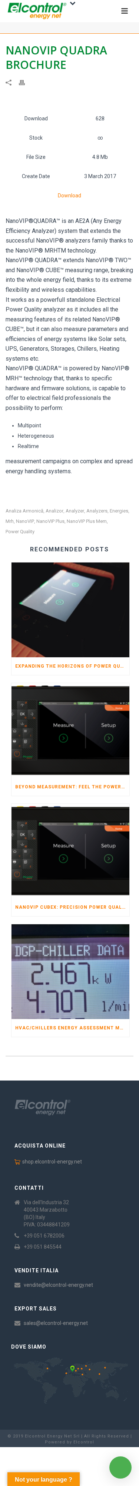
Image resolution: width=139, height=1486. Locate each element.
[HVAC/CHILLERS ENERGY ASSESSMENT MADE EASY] (70, 971)
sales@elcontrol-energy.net (56, 1323)
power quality (20, 531)
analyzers (96, 510)
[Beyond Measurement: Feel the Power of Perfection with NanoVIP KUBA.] (70, 730)
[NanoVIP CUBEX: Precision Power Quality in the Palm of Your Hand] (70, 851)
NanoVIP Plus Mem (87, 521)
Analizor (54, 510)
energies (119, 510)
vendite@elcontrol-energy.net (58, 1285)
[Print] (25, 82)
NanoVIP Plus (50, 521)
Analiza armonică (24, 510)
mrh (10, 521)
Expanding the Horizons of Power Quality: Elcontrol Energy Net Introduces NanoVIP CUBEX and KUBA (72, 666)
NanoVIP (25, 521)
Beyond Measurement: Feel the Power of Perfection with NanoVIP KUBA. (72, 786)
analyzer (75, 510)
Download (69, 195)
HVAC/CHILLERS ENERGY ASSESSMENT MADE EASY (72, 1028)
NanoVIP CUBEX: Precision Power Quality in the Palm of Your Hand (72, 907)
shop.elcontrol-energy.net (52, 1162)
